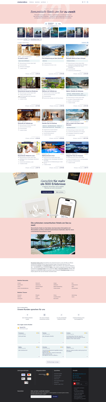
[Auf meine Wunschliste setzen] (39, 45)
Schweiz (19, 283)
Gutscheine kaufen (58, 373)
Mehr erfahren (59, 192)
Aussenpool (20, 298)
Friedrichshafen (57, 288)
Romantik (19, 295)
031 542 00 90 (78, 377)
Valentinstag (74, 295)
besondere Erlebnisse (63, 268)
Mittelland (56, 284)
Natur (56, 268)
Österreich (38, 283)
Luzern (19, 286)
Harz (73, 283)
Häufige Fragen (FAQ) (58, 384)
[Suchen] (87, 2)
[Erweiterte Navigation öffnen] (48, 2)
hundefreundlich (57, 296)
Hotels (37, 296)
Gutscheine (37, 2)
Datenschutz (56, 378)
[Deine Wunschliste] (85, 2)
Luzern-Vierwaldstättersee (23, 288)
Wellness (19, 296)
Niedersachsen (75, 284)
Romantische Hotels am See (37, 262)
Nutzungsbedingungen (59, 380)
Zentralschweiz (75, 288)
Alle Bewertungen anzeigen (53, 362)
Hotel (51, 267)
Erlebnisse (31, 2)
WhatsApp (77, 375)
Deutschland (20, 284)
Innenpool (38, 298)
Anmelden (55, 396)
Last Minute (43, 2)
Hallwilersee (38, 284)
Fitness (55, 295)
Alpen (73, 286)
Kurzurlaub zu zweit (65, 270)
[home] (22, 2)
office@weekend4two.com (80, 373)
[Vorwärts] (89, 32)
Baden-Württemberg (58, 286)
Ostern (73, 296)
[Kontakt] (83, 2)
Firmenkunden (57, 377)
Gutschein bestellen (47, 192)
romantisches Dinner (47, 265)
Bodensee (38, 288)
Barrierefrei (56, 298)
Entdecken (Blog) (57, 375)
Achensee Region (39, 286)
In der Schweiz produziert (53, 215)
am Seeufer (38, 265)
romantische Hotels (41, 268)
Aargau (55, 283)
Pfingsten (37, 295)
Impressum (56, 382)
